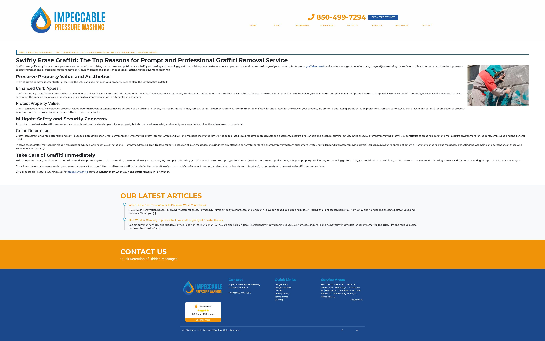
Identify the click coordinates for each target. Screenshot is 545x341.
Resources (401, 25)
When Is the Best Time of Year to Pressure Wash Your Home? (167, 205)
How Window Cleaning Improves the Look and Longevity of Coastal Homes (176, 220)
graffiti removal (315, 66)
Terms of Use (281, 296)
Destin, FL (351, 284)
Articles (279, 290)
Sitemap (279, 299)
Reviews (377, 25)
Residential (302, 25)
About (277, 25)
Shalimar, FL (341, 287)
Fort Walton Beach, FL (332, 284)
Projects (352, 25)
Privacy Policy (282, 293)
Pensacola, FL (328, 296)
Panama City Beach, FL (345, 293)
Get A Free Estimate (383, 17)
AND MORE (357, 299)
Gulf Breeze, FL (346, 290)
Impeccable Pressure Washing (206, 330)
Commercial (327, 25)
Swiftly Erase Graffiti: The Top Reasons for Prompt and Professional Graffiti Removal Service (106, 52)
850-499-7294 (340, 17)
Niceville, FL (327, 287)
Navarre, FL (331, 290)
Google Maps (281, 284)
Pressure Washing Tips (40, 52)
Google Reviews (283, 287)
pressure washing (78, 172)
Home (253, 25)
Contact (427, 25)
